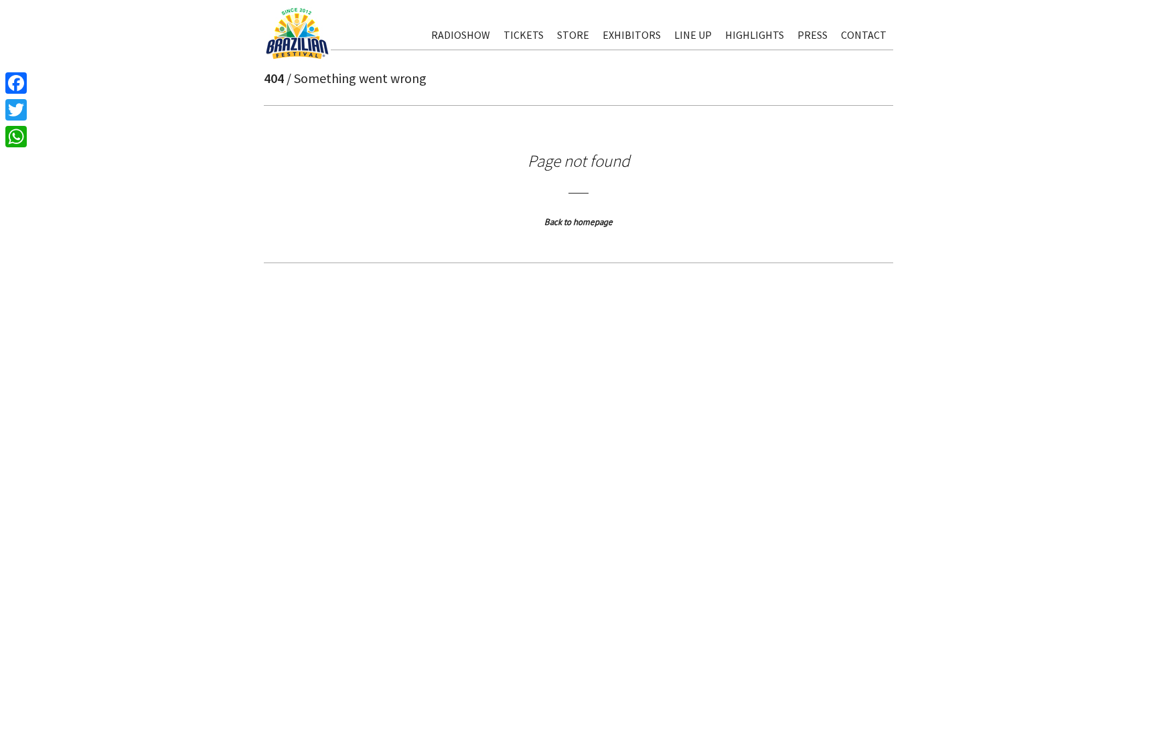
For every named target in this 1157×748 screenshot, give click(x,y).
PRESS (812, 35)
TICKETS (524, 35)
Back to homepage (578, 222)
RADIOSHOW (460, 35)
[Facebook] (16, 83)
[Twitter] (16, 109)
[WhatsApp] (16, 136)
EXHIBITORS (632, 35)
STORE (573, 35)
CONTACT (863, 35)
